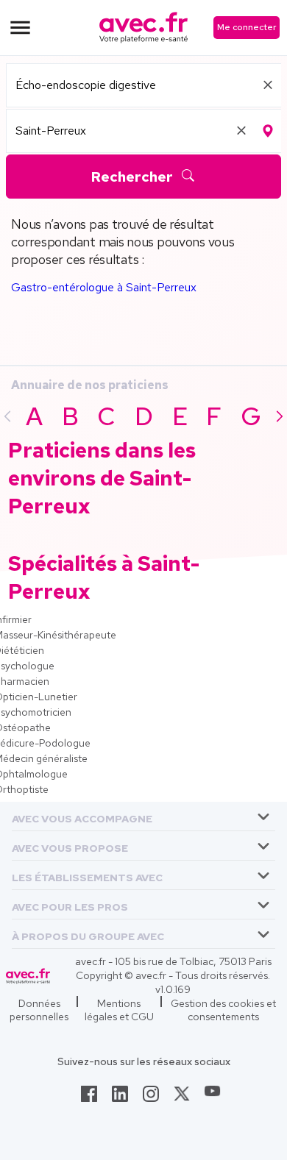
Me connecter (246, 27)
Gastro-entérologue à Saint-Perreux (103, 287)
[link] (89, 1098)
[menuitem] (143, 816)
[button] (82, 816)
